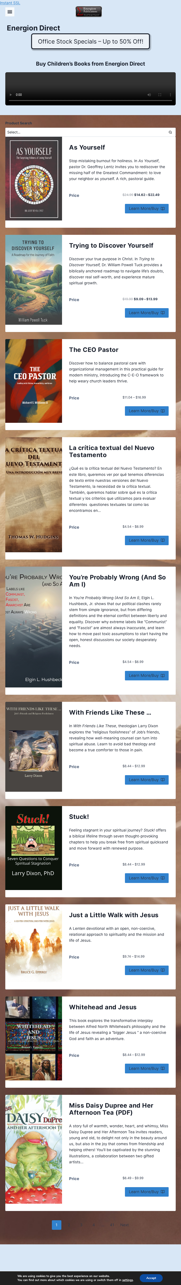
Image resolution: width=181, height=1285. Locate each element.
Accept (151, 1278)
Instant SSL (10, 3)
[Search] (170, 132)
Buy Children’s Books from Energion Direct (90, 64)
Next (124, 1225)
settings (127, 1280)
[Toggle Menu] (9, 11)
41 (112, 1225)
